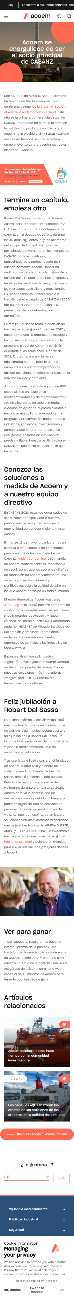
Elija (7, 1177)
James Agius (13, 605)
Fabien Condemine (31, 558)
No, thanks (12, 1290)
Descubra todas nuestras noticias (42, 1134)
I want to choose (37, 1290)
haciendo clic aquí (18, 842)
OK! (61, 1290)
